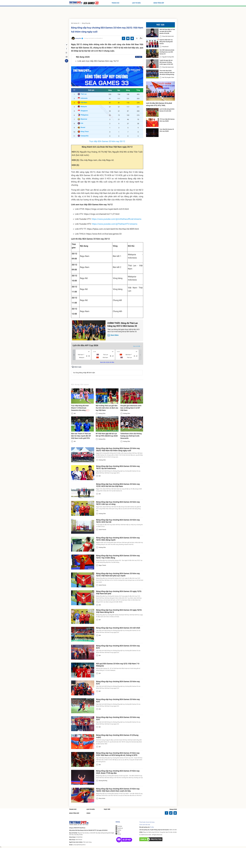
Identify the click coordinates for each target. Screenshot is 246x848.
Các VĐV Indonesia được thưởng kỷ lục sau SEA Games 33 (167, 52)
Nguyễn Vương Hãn (168, 57)
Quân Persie (102, 529)
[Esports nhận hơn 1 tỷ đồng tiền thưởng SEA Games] (152, 43)
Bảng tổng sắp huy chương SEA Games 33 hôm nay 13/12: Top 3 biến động (118, 556)
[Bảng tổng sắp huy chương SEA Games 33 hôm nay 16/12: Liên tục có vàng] (82, 508)
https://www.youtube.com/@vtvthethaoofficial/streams (116, 219)
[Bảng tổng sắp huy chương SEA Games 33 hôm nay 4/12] (82, 705)
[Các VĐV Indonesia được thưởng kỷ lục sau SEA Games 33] (152, 53)
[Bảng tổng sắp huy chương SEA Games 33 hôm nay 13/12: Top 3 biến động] (82, 562)
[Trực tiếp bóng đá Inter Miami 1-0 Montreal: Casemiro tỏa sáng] (82, 395)
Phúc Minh (102, 798)
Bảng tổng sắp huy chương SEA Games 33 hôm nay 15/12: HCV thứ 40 (118, 521)
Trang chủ (115, 3)
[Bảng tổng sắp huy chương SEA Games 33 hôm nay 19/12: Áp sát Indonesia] (82, 472)
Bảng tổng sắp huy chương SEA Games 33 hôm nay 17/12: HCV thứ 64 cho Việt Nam (118, 485)
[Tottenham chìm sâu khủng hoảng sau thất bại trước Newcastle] (131, 424)
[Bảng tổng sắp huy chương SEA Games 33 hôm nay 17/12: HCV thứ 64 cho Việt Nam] (82, 490)
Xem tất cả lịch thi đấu (107, 362)
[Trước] (74, 355)
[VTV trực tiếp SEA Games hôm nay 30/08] (152, 122)
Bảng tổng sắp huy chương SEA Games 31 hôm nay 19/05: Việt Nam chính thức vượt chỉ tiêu (118, 790)
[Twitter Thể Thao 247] (170, 813)
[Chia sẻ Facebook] (123, 38)
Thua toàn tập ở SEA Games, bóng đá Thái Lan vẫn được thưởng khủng (167, 72)
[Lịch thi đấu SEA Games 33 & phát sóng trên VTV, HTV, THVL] (160, 91)
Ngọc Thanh (102, 565)
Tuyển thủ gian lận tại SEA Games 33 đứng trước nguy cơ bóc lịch (166, 62)
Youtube (119, 826)
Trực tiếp (107, 809)
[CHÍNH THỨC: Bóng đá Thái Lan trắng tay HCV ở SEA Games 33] (89, 330)
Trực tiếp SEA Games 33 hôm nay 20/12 (107, 141)
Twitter (119, 830)
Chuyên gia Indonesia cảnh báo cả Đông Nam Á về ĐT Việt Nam (130, 408)
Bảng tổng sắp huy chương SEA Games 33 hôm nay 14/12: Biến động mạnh (118, 538)
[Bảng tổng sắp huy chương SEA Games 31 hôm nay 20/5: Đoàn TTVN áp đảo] (82, 777)
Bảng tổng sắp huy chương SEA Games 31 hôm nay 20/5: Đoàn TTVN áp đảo (118, 772)
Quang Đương (103, 780)
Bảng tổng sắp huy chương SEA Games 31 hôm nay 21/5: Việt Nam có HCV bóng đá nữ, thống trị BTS (118, 754)
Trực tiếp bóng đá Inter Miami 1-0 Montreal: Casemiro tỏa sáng (80, 408)
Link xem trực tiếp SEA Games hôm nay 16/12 (98, 61)
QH (100, 476)
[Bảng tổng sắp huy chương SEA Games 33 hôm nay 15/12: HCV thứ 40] (82, 526)
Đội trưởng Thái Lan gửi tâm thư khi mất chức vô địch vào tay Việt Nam (107, 408)
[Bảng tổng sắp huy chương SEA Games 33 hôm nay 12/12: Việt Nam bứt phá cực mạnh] (82, 579)
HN (100, 605)
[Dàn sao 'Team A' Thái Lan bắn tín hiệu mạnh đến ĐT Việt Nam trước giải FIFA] (82, 424)
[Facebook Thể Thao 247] (166, 813)
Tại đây (152, 827)
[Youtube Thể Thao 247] (175, 813)
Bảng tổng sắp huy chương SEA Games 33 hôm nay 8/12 (118, 647)
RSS (118, 832)
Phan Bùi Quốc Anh (168, 36)
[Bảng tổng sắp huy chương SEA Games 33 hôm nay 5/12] (82, 687)
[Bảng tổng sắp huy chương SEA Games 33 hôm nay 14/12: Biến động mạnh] (82, 544)
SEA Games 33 (75, 23)
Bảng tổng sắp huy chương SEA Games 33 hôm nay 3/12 (118, 718)
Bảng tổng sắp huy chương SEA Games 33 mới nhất (118, 628)
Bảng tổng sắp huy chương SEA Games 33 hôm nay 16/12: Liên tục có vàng (118, 503)
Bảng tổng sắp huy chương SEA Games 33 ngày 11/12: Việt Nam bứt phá (119, 592)
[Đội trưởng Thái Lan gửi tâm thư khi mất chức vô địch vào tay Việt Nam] (107, 395)
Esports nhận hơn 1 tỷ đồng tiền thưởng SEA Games (166, 41)
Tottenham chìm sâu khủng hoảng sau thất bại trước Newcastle (131, 436)
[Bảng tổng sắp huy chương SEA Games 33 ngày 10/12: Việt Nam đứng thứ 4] (82, 616)
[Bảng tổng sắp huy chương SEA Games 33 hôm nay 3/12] (82, 723)
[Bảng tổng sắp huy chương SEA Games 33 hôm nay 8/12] (82, 652)
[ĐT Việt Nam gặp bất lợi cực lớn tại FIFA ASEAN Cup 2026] (107, 424)
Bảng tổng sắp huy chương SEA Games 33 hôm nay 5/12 (118, 682)
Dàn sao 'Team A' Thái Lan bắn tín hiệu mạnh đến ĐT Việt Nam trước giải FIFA (81, 436)
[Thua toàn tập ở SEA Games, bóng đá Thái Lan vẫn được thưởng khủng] (152, 74)
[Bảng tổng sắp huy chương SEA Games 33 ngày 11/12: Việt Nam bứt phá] (82, 597)
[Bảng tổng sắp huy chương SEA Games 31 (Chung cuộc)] (82, 741)
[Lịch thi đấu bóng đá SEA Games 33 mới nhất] (152, 112)
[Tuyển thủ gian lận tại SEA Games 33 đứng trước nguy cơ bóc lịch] (152, 63)
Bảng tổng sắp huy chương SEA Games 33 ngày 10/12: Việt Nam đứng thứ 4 (119, 611)
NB (75, 413)
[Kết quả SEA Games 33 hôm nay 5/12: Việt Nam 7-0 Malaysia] (82, 670)
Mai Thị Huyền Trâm (168, 77)
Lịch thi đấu (136, 3)
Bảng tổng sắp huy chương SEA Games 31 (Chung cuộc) (117, 736)
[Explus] (107, 370)
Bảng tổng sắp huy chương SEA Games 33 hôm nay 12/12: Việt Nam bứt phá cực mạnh (118, 574)
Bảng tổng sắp (159, 3)
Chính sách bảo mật (144, 824)
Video (88, 813)
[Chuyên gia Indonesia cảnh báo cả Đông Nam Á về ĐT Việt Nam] (131, 395)
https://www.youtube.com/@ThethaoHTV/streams (114, 224)
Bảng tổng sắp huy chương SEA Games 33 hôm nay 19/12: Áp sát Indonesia (118, 467)
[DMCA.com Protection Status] (151, 839)
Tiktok (119, 834)
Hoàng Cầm (101, 413)
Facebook (120, 828)
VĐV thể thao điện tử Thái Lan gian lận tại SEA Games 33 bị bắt (167, 31)
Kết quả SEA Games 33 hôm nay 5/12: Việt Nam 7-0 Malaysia (117, 664)
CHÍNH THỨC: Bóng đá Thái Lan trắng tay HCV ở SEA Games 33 (123, 329)
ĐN (100, 764)
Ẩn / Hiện (138, 57)
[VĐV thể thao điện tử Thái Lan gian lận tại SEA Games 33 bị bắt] (152, 33)
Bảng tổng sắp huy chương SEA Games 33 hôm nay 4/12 (118, 700)
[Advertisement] (123, 12)
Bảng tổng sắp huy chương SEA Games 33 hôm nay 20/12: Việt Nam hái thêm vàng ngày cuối (118, 449)
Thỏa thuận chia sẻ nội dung (146, 822)
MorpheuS (165, 46)
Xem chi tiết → (137, 346)
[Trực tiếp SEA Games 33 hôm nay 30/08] (152, 132)
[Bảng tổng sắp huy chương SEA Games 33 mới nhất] (82, 634)
